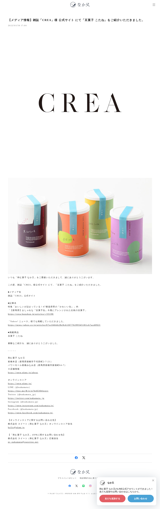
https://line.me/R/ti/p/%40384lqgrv (28, 391)
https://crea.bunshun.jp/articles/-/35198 (31, 314)
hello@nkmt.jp (16, 427)
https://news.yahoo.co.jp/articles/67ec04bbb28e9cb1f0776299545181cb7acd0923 (54, 325)
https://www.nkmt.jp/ (20, 383)
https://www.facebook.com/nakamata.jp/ (30, 413)
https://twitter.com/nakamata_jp (26, 398)
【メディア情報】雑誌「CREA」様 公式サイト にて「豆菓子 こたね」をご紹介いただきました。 (76, 20)
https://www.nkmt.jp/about (23, 372)
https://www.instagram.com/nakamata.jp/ (31, 405)
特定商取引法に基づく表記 (91, 478)
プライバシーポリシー (67, 478)
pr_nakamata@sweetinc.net (23, 442)
